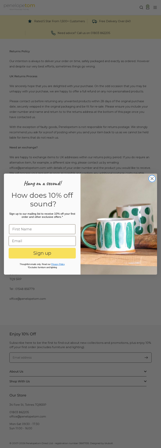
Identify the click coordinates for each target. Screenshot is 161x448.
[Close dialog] (152, 178)
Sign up (42, 253)
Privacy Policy (58, 264)
